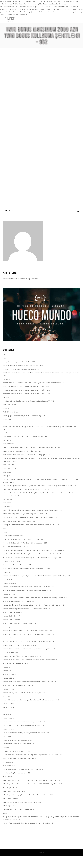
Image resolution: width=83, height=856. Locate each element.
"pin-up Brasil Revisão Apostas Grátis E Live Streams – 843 (23, 365)
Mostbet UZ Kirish (9, 678)
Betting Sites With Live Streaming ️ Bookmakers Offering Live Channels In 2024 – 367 (31, 525)
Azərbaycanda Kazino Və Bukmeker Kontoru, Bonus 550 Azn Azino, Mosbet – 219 (30, 517)
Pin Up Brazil (7, 711)
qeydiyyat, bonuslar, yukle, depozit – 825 (16, 751)
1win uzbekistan (8, 423)
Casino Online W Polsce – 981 (13, 536)
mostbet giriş (7, 627)
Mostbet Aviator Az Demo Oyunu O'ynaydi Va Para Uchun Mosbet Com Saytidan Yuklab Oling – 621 (36, 576)
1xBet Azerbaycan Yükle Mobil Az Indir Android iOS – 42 (21, 451)
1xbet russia (7, 503)
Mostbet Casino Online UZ (12, 616)
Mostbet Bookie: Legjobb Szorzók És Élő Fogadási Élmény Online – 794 (27, 609)
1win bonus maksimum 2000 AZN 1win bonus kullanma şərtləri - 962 (40, 81)
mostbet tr (6, 667)
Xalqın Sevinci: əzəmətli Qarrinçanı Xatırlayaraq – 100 (20, 809)
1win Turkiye (7, 419)
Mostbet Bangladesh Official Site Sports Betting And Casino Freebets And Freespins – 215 (33, 605)
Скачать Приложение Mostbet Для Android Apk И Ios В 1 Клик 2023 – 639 (29, 823)
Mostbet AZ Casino (9, 583)
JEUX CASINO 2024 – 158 (11, 561)
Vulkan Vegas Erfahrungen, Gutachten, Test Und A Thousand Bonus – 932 (28, 795)
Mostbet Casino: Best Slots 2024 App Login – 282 (19, 623)
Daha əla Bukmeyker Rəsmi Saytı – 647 (16, 547)
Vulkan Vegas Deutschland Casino (14, 791)
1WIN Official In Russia (10, 412)
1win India (6, 408)
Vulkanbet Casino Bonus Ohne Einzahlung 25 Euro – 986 (22, 802)
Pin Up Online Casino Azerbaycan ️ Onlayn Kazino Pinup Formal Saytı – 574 (28, 733)
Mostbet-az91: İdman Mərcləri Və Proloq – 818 (18, 685)
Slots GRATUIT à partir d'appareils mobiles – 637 (19, 758)
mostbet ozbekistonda (10, 652)
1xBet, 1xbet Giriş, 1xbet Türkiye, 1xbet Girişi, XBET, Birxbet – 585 (25, 514)
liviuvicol (71, 81)
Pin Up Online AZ (8, 729)
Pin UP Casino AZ (8, 718)
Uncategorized (8, 777)
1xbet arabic (7, 440)
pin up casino (7, 714)
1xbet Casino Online (9, 468)
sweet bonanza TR (9, 766)
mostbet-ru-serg (8, 689)
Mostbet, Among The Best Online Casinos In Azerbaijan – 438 (24, 693)
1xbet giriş (6, 476)
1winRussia (6, 433)
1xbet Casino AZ (8, 465)
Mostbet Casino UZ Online (12, 620)
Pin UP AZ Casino (8, 704)
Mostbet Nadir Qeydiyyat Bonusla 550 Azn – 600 (19, 645)
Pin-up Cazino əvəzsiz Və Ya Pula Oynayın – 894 (19, 744)
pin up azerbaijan (8, 707)
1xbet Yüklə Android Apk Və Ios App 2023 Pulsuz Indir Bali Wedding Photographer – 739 (32, 510)
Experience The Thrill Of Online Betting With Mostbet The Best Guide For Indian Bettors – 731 (35, 550)
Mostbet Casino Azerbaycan (12, 612)
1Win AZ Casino (8, 379)
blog (4, 528)
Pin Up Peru (7, 736)
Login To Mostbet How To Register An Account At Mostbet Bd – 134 (26, 568)
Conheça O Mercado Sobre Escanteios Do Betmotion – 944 (23, 539)
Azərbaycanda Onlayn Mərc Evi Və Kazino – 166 (19, 521)
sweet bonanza (8, 762)
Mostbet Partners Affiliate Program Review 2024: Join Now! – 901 (25, 656)
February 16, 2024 (9, 81)
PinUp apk (6, 747)
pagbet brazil (7, 696)
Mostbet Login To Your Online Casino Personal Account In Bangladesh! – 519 (29, 641)
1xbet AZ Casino (8, 444)
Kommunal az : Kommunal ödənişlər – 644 (17, 565)
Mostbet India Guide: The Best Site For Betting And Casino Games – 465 (27, 631)
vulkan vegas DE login (10, 787)
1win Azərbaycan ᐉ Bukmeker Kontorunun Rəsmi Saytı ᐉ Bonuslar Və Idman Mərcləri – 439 (34, 383)
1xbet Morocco (8, 499)
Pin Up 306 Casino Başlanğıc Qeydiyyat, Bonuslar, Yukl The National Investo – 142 (31, 700)
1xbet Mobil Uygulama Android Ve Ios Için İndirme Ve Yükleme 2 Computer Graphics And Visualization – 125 (39, 486)
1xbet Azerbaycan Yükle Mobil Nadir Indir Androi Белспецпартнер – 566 (27, 455)
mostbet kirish (7, 638)
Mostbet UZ (7, 671)
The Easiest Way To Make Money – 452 (16, 773)
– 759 (4, 355)
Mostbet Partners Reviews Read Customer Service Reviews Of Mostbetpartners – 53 (31, 660)
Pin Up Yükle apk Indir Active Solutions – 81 (17, 740)
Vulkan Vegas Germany (10, 798)
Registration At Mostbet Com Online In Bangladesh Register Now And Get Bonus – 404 (32, 755)
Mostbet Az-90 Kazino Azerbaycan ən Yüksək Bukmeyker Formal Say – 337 (28, 587)
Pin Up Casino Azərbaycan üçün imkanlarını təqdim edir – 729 (23, 725)
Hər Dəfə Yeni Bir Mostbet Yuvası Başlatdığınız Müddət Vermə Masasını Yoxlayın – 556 (32, 557)
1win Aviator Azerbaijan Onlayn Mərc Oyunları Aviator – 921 (23, 369)
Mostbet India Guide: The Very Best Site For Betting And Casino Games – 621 (29, 634)
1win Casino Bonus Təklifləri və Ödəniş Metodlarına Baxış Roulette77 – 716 (28, 401)
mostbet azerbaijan (9, 594)
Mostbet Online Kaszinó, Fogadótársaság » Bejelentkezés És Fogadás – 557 (29, 649)
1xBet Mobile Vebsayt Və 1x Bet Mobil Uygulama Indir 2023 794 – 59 (26, 489)
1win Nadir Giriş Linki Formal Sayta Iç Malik (36, 110)
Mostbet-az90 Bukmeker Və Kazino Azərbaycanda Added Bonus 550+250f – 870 (30, 682)
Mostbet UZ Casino (9, 674)
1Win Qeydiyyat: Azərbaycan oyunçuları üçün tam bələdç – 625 (24, 416)
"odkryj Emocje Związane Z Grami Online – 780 (19, 362)
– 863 (4, 358)
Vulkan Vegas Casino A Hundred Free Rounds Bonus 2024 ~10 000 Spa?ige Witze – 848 (32, 784)
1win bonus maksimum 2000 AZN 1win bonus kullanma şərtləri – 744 (26, 390)
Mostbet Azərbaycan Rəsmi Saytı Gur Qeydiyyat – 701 (21, 601)
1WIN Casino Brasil (9, 405)
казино (5, 813)
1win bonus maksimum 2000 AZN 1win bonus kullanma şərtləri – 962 (26, 394)
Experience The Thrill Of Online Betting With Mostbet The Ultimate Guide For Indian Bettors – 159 (36, 554)
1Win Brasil (6, 397)
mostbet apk (7, 572)
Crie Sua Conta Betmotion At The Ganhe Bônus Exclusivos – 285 (25, 543)
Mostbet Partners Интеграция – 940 (15, 663)
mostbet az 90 (8, 579)
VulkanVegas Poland (9, 806)
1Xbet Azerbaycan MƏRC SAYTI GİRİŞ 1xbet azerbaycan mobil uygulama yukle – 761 (31, 447)
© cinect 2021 (41, 853)
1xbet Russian (7, 506)
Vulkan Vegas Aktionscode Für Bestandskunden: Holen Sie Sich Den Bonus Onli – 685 (32, 780)
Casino (5, 532)
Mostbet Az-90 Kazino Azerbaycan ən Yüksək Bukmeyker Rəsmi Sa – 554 (27, 590)
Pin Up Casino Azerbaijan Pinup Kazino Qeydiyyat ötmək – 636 (24, 722)
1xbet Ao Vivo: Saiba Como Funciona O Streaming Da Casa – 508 (25, 436)
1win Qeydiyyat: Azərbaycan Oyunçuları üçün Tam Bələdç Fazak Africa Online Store (37, 70)
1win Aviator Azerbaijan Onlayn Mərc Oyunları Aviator (39, 170)
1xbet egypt (7, 472)
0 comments (24, 94)
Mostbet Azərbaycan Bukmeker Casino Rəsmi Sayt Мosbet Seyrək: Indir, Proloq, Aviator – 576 (35, 598)
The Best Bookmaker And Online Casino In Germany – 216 (23, 769)
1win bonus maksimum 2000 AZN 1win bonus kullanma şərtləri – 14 (26, 386)
